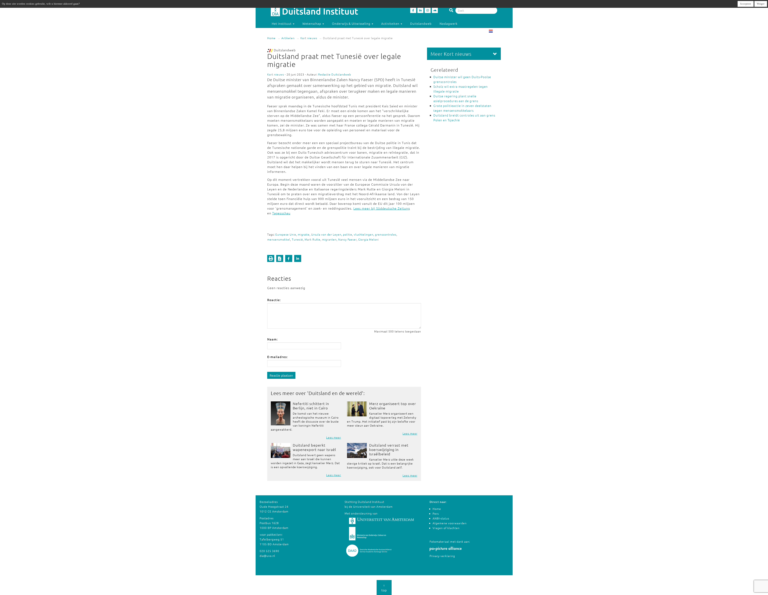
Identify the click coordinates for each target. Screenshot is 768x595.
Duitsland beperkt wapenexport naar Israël (314, 447)
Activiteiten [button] (390, 23)
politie (347, 234)
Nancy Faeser (347, 239)
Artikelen (288, 38)
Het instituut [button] (282, 23)
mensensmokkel (278, 239)
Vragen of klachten (446, 528)
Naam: (272, 339)
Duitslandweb (421, 23)
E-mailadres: (277, 356)
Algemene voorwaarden (450, 523)
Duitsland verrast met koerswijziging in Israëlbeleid (388, 449)
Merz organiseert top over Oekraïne (392, 405)
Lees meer (333, 437)
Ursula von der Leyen (326, 234)
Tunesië (297, 239)
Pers (436, 513)
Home (271, 38)
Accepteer (745, 3)
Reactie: (274, 300)
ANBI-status (441, 518)
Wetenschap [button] (312, 23)
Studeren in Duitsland (289, 31)
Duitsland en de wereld (335, 393)
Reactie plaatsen (281, 375)
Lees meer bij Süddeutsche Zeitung (381, 208)
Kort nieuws (308, 38)
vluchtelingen (363, 234)
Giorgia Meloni (368, 239)
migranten (329, 239)
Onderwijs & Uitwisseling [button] (351, 23)
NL (495, 32)
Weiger (761, 3)
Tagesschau (281, 213)
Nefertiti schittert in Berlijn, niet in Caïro (311, 405)
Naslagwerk (448, 23)
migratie (304, 234)
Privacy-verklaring (442, 556)
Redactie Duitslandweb (334, 74)
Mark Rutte (312, 239)
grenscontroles (385, 234)
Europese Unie (285, 234)
